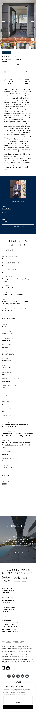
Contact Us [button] (18, 552)
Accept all (18, 707)
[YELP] (18, 676)
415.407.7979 (6, 592)
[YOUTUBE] (22, 676)
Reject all (18, 698)
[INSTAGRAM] (13, 676)
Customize (18, 702)
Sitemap (18, 662)
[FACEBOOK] (9, 676)
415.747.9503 (6, 611)
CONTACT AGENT (18, 227)
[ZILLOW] (27, 676)
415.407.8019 (6, 208)
